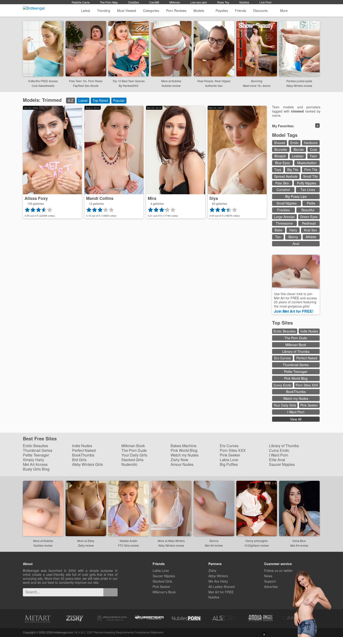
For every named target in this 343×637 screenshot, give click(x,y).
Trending (103, 10)
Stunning (256, 81)
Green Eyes (309, 216)
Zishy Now (179, 459)
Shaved (279, 142)
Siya (213, 198)
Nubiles (244, 2)
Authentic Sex (214, 86)
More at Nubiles (171, 81)
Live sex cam (198, 2)
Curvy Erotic (282, 385)
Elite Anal (277, 459)
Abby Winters (218, 575)
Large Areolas (284, 216)
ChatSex (133, 2)
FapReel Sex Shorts (85, 86)
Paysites (222, 10)
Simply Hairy (33, 459)
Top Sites (283, 322)
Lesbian (298, 156)
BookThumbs (296, 391)
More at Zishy (85, 541)
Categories (151, 10)
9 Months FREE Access (43, 81)
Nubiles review (171, 86)
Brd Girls (79, 459)
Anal (296, 243)
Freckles (283, 210)
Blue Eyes (282, 162)
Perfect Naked (306, 358)
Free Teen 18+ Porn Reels (85, 81)
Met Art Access (35, 464)
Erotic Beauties (284, 331)
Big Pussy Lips (296, 196)
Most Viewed (126, 10)
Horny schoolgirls (256, 541)
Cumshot (283, 189)
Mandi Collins (99, 198)
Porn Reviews (176, 10)
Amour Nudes (182, 464)
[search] (110, 592)
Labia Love (229, 459)
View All (295, 419)
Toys (277, 169)
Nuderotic (129, 464)
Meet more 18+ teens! (256, 86)
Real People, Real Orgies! (214, 81)
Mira (152, 198)
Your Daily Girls (284, 405)
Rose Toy (223, 2)
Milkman (174, 2)
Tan (278, 236)
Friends (240, 10)
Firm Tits (310, 169)
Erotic (294, 142)
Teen (313, 156)
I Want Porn (295, 412)
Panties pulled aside (299, 81)
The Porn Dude (295, 338)
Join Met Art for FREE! (294, 311)
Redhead (309, 223)
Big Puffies (229, 464)
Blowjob (280, 156)
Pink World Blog (296, 378)
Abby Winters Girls (87, 464)
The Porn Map (109, 2)
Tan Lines (308, 189)
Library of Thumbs (295, 351)
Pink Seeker (309, 405)
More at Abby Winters (171, 541)
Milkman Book (295, 344)
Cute (313, 149)
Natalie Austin (128, 541)
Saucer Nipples (282, 464)
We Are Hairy (218, 581)
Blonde (299, 149)
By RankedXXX (128, 86)
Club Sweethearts (43, 86)
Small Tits (310, 176)
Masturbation (307, 162)
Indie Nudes (309, 331)
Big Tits (292, 169)
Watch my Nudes (295, 398)
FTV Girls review (128, 545)
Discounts (261, 10)
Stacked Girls (132, 459)
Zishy (212, 570)
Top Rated (100, 100)
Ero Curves (282, 358)
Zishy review (86, 545)
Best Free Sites (40, 438)
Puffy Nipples (306, 183)
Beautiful (307, 210)
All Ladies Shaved (221, 586)
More (284, 10)
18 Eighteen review (256, 545)
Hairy (293, 230)
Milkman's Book (164, 592)
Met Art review (214, 545)
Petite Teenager (296, 371)
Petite (311, 203)
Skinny (293, 236)
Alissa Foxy (36, 198)
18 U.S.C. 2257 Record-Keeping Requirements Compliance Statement (118, 632)
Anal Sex (310, 230)
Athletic (311, 236)
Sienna (213, 541)
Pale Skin (282, 183)
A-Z (70, 100)
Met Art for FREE (221, 592)
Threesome (284, 223)
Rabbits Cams (81, 2)
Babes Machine (183, 445)
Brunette (280, 149)
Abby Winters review (299, 86)
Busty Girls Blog (36, 469)
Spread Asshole (286, 176)
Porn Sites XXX (307, 385)
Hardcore (311, 142)
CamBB (154, 2)
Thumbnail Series (296, 364)
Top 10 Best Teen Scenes (128, 81)
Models (198, 10)
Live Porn (265, 2)
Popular (119, 100)
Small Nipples (286, 203)
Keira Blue (299, 541)
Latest (85, 10)
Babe (278, 230)
